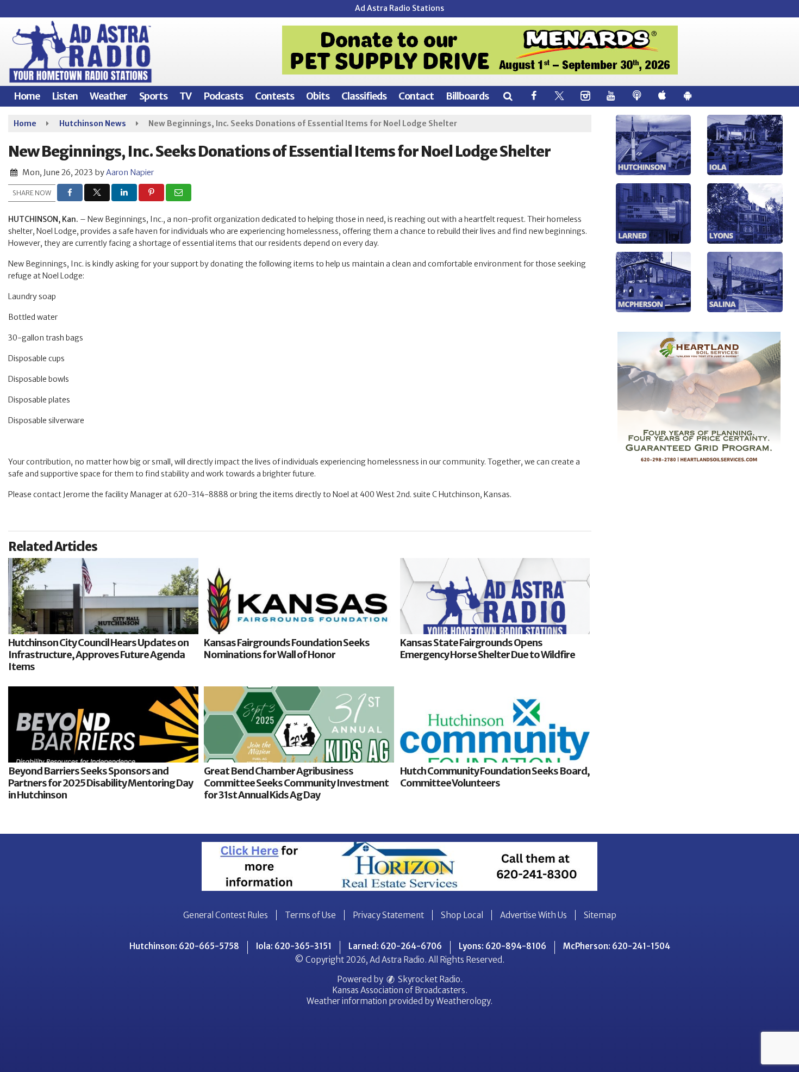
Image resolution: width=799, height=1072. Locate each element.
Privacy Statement (388, 915)
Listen (65, 96)
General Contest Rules (225, 915)
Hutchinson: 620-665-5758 (184, 946)
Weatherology (463, 1001)
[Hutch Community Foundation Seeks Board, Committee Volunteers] (495, 724)
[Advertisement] (480, 50)
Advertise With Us (533, 915)
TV (185, 96)
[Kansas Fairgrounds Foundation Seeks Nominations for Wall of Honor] (299, 596)
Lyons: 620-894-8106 (502, 946)
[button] (507, 96)
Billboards (467, 96)
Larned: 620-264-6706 (395, 946)
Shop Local (462, 915)
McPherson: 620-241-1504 (616, 946)
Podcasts (223, 96)
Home (27, 96)
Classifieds (363, 96)
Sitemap (600, 915)
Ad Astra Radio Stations (399, 8)
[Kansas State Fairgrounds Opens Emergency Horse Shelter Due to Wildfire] (495, 596)
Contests (274, 96)
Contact (416, 96)
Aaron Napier (130, 172)
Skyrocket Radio (428, 979)
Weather (108, 96)
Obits (317, 96)
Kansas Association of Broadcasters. (399, 990)
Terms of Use (310, 915)
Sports (153, 96)
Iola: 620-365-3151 (294, 946)
